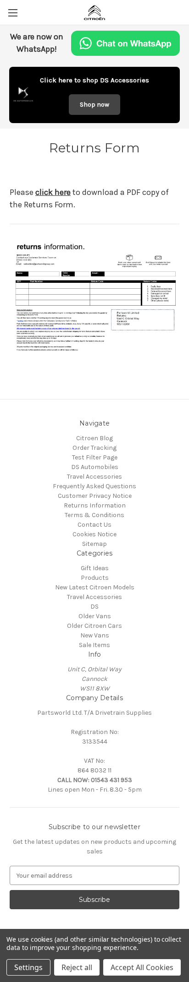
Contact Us (94, 525)
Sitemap (94, 544)
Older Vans (94, 616)
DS (94, 606)
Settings (28, 967)
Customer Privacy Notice (95, 496)
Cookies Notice (94, 534)
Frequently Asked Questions (94, 486)
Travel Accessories (94, 476)
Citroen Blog (94, 438)
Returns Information (95, 505)
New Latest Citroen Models (94, 587)
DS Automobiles (94, 467)
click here (53, 192)
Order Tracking (94, 448)
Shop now (94, 104)
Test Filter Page (94, 457)
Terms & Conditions (94, 515)
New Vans (94, 635)
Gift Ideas (95, 568)
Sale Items (94, 645)
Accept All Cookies (142, 967)
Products (95, 578)
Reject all (76, 967)
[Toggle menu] (12, 12)
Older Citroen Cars (94, 626)
